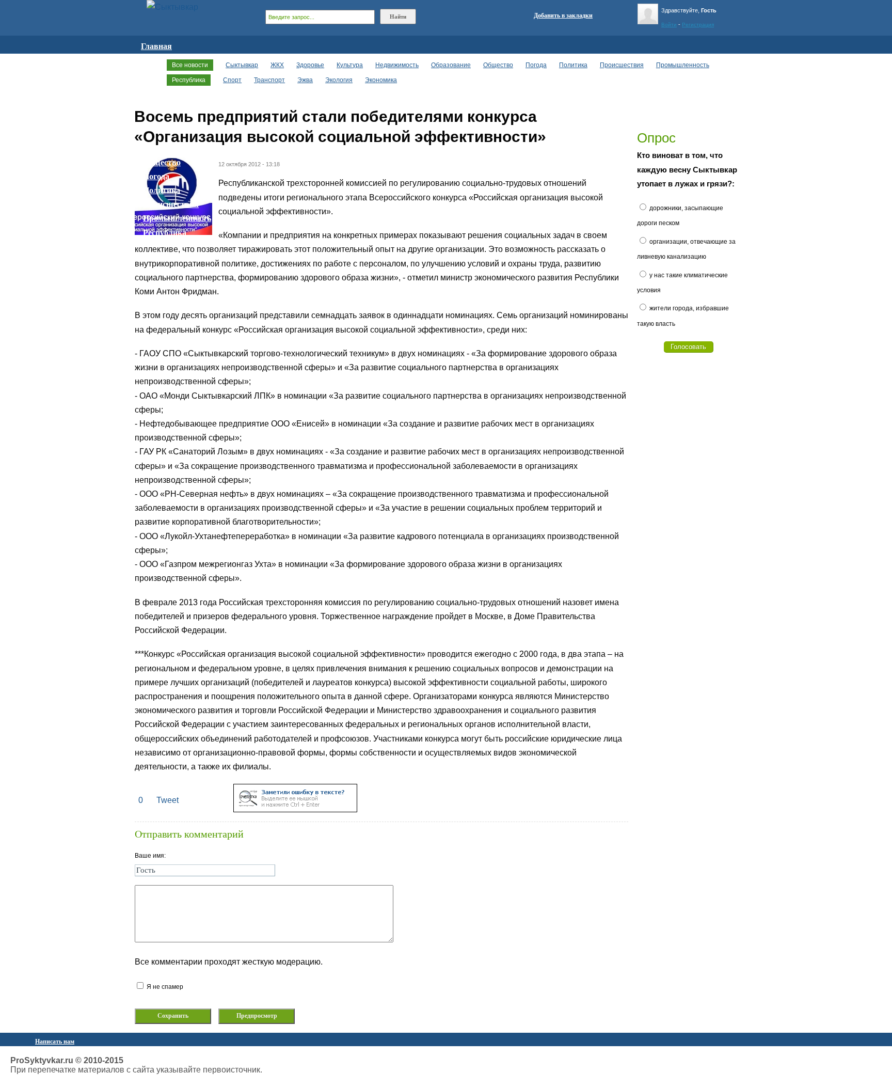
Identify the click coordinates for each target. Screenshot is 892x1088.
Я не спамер (164, 986)
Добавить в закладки (563, 15)
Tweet (167, 800)
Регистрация (698, 24)
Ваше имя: (150, 855)
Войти (669, 24)
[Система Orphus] (295, 809)
